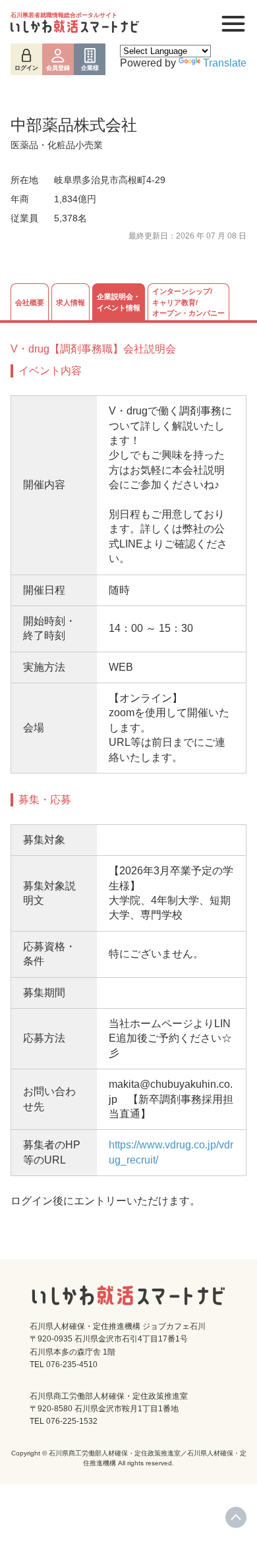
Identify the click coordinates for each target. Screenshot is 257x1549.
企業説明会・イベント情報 (118, 302)
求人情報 (70, 302)
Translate (224, 63)
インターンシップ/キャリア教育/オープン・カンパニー (188, 302)
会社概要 (29, 302)
